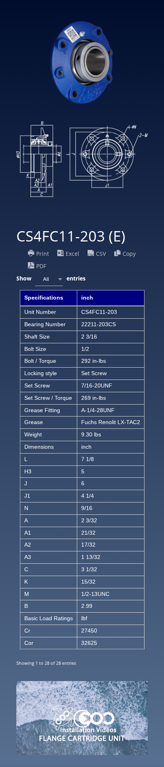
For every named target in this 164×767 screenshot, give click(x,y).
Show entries (51, 278)
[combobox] (49, 279)
